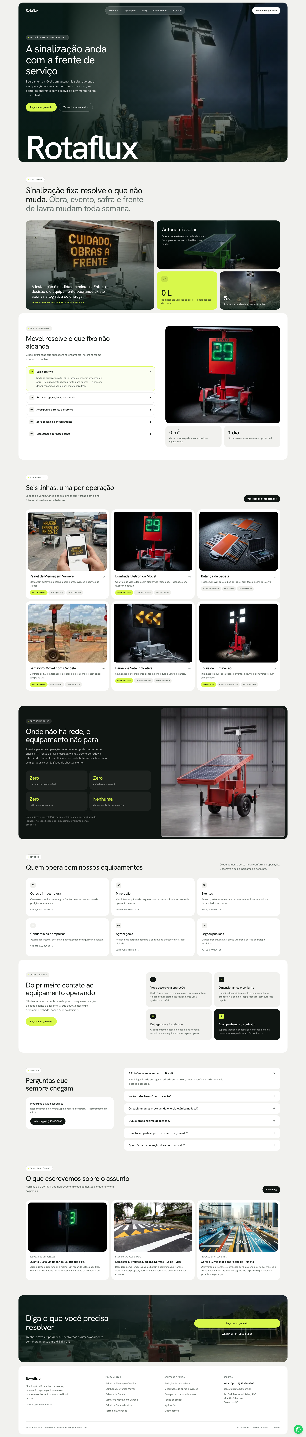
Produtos (113, 10)
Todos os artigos (173, 1399)
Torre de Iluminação (116, 1410)
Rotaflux (32, 10)
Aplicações (130, 10)
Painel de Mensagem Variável (121, 1383)
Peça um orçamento (266, 10)
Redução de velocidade (177, 1383)
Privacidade (243, 1427)
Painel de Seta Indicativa (119, 1405)
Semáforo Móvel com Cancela (122, 1399)
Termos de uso (260, 1427)
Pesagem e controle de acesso (180, 1394)
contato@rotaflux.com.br (237, 1388)
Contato (177, 10)
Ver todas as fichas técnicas (262, 498)
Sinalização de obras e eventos (181, 1388)
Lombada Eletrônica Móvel (120, 1388)
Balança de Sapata (115, 1394)
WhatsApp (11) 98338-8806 (48, 1121)
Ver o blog (271, 1189)
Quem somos (160, 10)
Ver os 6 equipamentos (75, 107)
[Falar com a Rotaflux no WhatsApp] (298, 1429)
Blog (144, 10)
